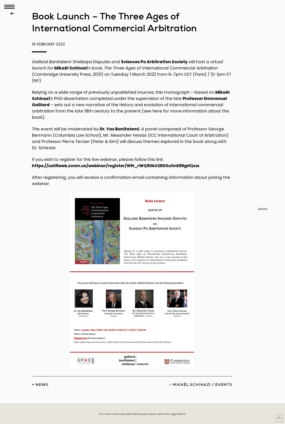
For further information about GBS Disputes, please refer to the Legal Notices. (142, 414)
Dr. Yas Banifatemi (119, 129)
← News (40, 384)
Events (223, 384)
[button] (9, 6)
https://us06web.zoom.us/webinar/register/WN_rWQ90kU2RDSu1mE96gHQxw (115, 166)
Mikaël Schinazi (71, 68)
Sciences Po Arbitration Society (154, 62)
